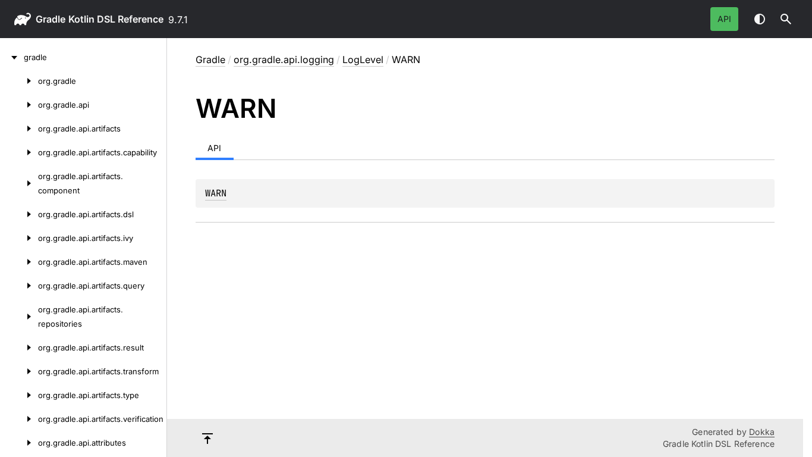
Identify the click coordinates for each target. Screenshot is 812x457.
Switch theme (760, 19)
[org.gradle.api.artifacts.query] (19, 286)
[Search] (786, 19)
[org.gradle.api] (19, 105)
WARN (215, 193)
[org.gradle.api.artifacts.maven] (19, 262)
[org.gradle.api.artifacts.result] (19, 347)
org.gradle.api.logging (284, 59)
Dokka (762, 432)
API (724, 19)
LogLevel (362, 59)
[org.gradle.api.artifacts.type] (19, 395)
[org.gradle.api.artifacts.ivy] (19, 238)
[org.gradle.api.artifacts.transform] (19, 371)
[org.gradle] (19, 81)
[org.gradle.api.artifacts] (19, 128)
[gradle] (12, 57)
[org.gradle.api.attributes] (19, 443)
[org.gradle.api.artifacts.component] (19, 183)
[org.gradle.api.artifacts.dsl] (19, 214)
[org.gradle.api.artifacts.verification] (19, 419)
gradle (50, 19)
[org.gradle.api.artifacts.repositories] (19, 317)
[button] (786, 19)
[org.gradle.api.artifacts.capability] (19, 152)
